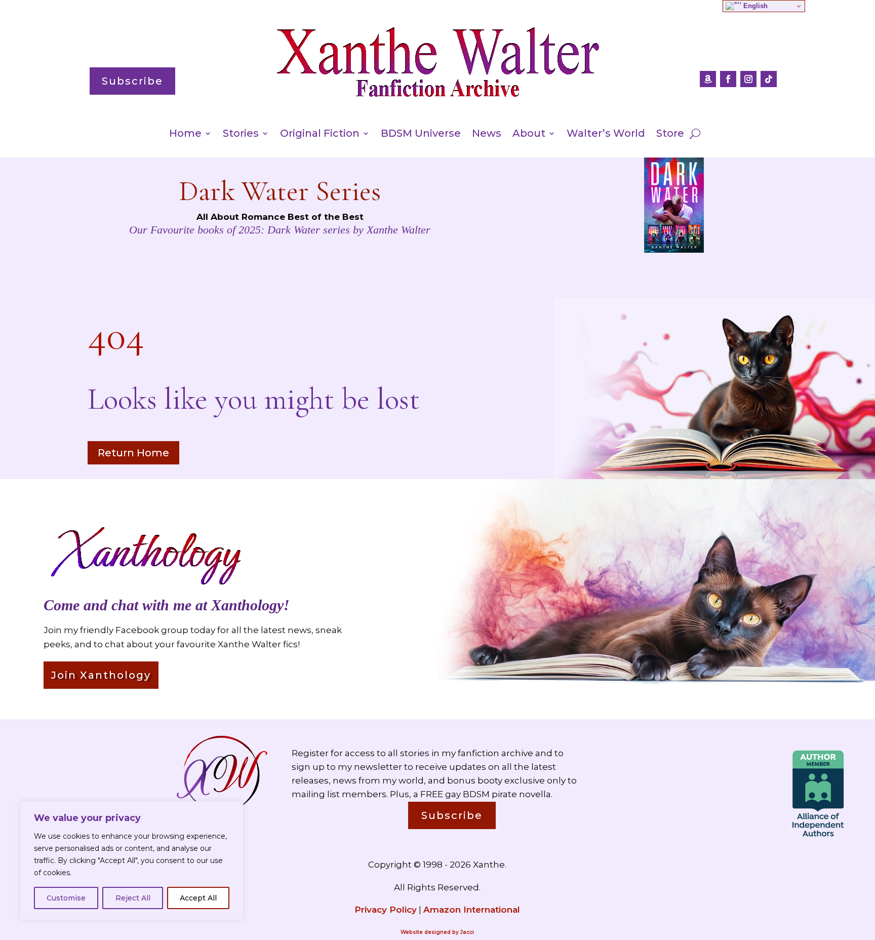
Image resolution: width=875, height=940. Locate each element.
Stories (241, 134)
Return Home (133, 453)
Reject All (132, 898)
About (528, 134)
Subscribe (132, 81)
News (486, 134)
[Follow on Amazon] (708, 79)
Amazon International (471, 910)
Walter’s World (606, 134)
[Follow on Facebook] (728, 79)
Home (185, 134)
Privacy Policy (385, 910)
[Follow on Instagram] (748, 79)
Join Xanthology (101, 675)
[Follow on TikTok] (769, 79)
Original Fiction (320, 134)
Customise (66, 898)
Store (670, 134)
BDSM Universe (421, 134)
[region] (131, 860)
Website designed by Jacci (437, 932)
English (754, 6)
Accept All (198, 898)
